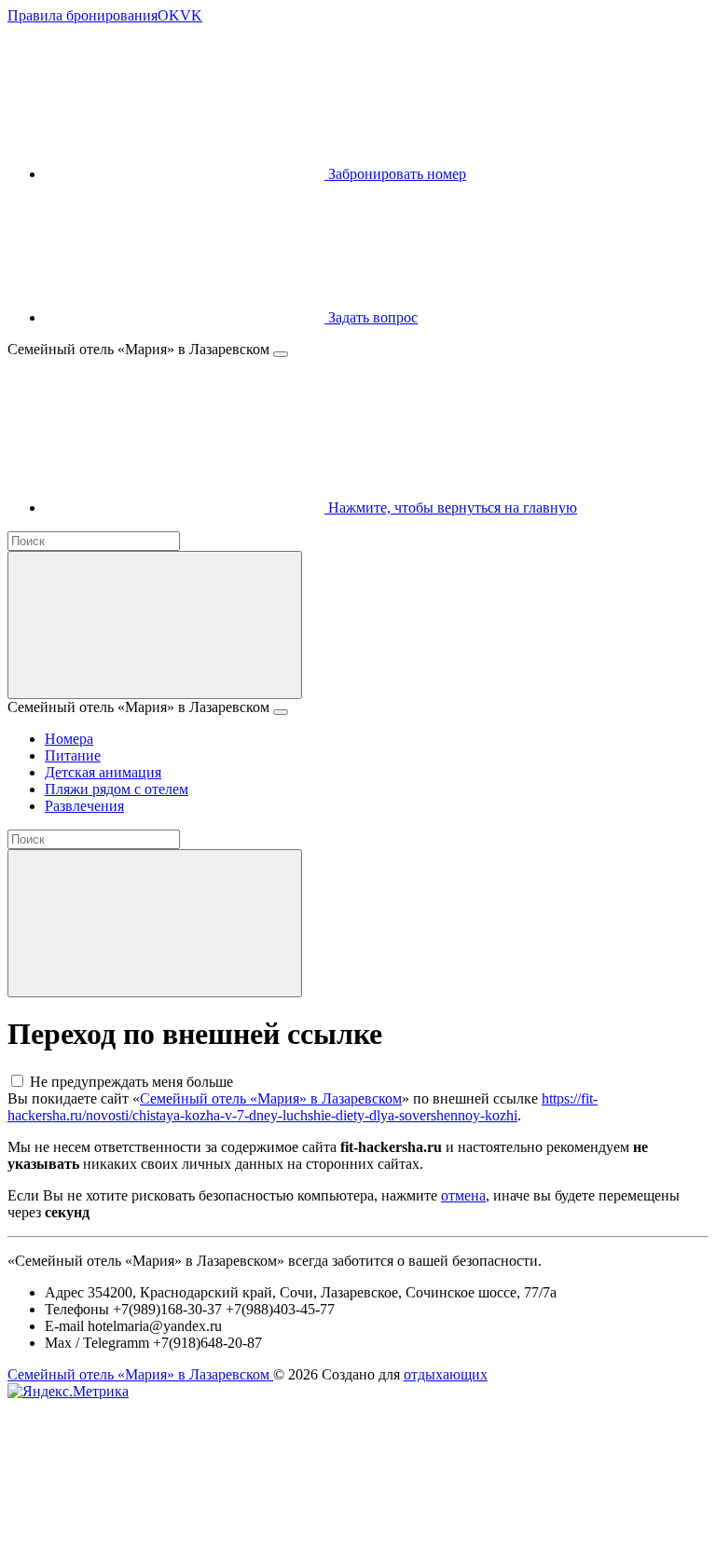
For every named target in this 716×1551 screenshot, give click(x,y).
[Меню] (280, 354)
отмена (463, 1195)
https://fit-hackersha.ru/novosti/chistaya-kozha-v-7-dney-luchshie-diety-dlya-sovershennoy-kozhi (302, 1107)
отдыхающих (446, 1374)
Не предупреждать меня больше (131, 1082)
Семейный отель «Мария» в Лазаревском (271, 1098)
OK (169, 15)
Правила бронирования (82, 15)
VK (191, 15)
